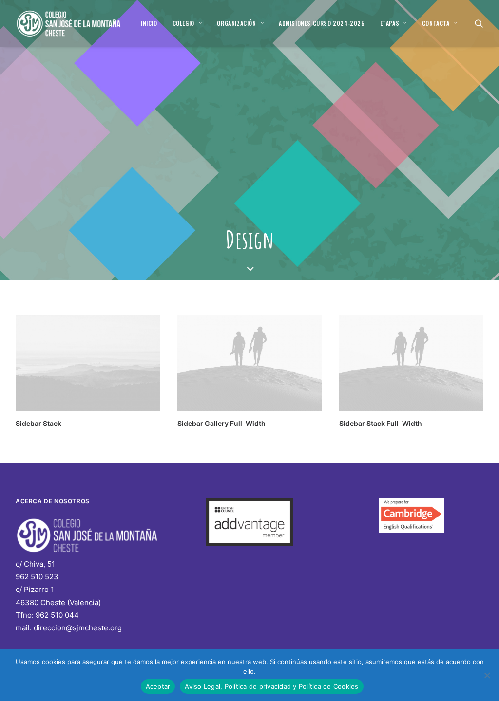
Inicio (149, 23)
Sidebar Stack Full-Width (380, 423)
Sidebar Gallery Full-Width (221, 423)
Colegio (183, 23)
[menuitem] (149, 23)
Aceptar (158, 686)
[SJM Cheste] (69, 23)
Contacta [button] (436, 23)
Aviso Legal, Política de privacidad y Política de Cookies (271, 686)
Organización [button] (236, 23)
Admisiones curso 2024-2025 (322, 23)
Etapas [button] (390, 23)
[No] (487, 675)
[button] (479, 23)
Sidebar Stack (38, 423)
